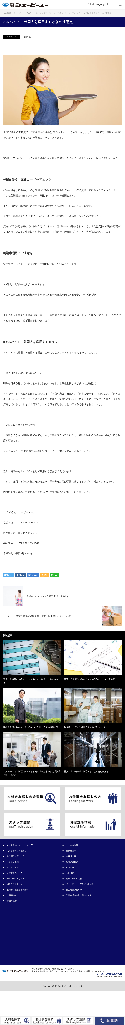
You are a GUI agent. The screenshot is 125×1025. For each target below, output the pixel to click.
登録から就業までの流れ (17, 889)
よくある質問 (72, 845)
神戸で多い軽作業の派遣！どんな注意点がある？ (87, 771)
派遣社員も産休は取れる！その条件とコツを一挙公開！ (90, 679)
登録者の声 (71, 850)
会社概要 (70, 873)
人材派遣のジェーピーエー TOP (21, 845)
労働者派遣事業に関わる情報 (78, 895)
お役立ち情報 (13, 867)
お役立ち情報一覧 (43, 13)
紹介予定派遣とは (14, 884)
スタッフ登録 (13, 861)
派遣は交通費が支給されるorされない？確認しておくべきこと (31, 681)
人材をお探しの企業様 (16, 850)
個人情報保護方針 (74, 889)
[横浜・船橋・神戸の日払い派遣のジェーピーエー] (57, 5)
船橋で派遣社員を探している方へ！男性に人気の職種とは (30, 727)
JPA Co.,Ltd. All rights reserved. (68, 986)
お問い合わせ (72, 861)
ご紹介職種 (12, 900)
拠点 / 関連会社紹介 (74, 878)
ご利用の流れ (13, 895)
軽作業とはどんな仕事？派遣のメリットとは (85, 727)
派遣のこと (28, 37)
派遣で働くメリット (15, 878)
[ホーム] (17, 12)
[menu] (120, 4)
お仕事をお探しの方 (15, 856)
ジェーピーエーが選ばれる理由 (79, 884)
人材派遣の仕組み (14, 873)
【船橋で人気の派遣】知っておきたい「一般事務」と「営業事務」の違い (31, 773)
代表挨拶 (70, 867)
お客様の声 (71, 856)
